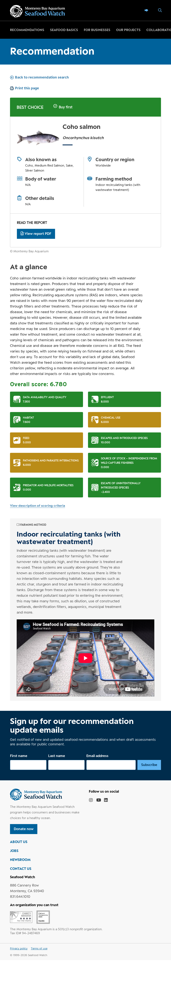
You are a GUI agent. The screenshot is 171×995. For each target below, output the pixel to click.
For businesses (97, 30)
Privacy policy (19, 948)
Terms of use (39, 948)
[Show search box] (158, 10)
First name (18, 756)
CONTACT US (20, 869)
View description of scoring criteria (37, 506)
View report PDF (38, 234)
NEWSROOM (20, 860)
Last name (56, 756)
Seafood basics (64, 30)
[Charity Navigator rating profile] (21, 917)
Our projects (128, 30)
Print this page (27, 88)
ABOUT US (18, 842)
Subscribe (149, 765)
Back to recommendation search (42, 77)
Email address (97, 756)
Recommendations (27, 30)
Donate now (24, 829)
